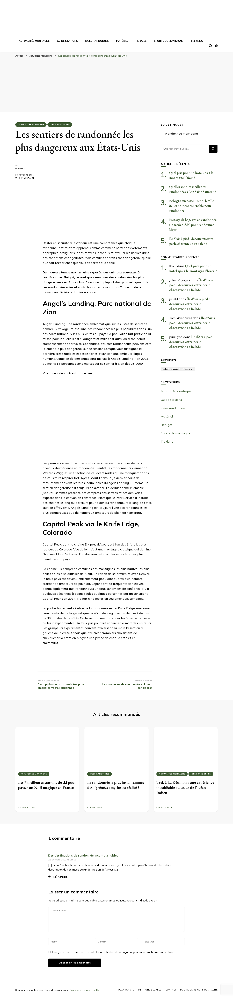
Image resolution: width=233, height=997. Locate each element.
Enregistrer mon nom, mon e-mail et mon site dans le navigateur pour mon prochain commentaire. (113, 952)
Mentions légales (150, 989)
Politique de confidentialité (84, 990)
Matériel (122, 40)
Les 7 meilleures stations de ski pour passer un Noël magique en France (47, 785)
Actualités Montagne (34, 40)
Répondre (60, 877)
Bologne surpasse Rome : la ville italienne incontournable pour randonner (191, 206)
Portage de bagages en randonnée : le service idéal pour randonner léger (192, 225)
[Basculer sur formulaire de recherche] (210, 45)
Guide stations (67, 40)
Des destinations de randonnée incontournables (83, 855)
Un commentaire (26, 178)
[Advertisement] (116, 85)
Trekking (197, 40)
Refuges (141, 40)
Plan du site (126, 989)
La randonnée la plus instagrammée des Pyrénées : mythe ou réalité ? (115, 785)
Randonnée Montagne (181, 134)
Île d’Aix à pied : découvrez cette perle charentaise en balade (191, 285)
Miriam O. (20, 168)
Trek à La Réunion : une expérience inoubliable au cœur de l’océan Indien (185, 787)
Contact (170, 989)
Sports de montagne (168, 40)
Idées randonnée (97, 40)
